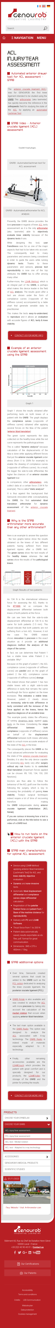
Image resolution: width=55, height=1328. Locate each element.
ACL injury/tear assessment (17, 1130)
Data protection (27, 1310)
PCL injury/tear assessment (17, 1136)
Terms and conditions (27, 1294)
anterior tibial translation (19, 431)
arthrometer (25, 99)
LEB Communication (32, 1300)
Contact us (38, 1247)
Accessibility (27, 1290)
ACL (15, 110)
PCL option (18, 983)
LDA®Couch (18, 1065)
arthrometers (35, 482)
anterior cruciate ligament (35, 756)
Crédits (17, 1300)
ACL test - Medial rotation (16, 1142)
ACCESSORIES (12, 1156)
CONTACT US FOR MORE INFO (29, 335)
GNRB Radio (22, 1029)
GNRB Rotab (19, 999)
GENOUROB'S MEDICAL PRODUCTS (21, 1163)
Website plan (27, 1305)
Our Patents (30, 1273)
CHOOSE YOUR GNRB (15, 1124)
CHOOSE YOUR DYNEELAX (17, 1118)
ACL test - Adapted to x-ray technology (22, 1147)
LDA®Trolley (34, 1076)
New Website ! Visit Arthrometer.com (23, 1207)
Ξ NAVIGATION (28, 38)
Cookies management (27, 1314)
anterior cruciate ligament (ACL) (30, 89)
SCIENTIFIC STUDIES (15, 1169)
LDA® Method (32, 281)
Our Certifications (30, 1263)
